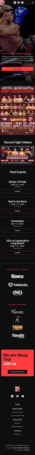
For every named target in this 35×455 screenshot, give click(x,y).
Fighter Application (17, 426)
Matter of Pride (17, 182)
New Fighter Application (17, 371)
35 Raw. (26, 450)
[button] (32, 2)
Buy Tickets (18, 69)
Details (17, 191)
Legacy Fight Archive (17, 415)
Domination (17, 221)
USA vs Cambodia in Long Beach (17, 241)
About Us (17, 423)
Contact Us (17, 434)
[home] (2, 2)
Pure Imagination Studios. (21, 448)
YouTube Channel (17, 412)
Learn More (17, 74)
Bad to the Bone (17, 201)
